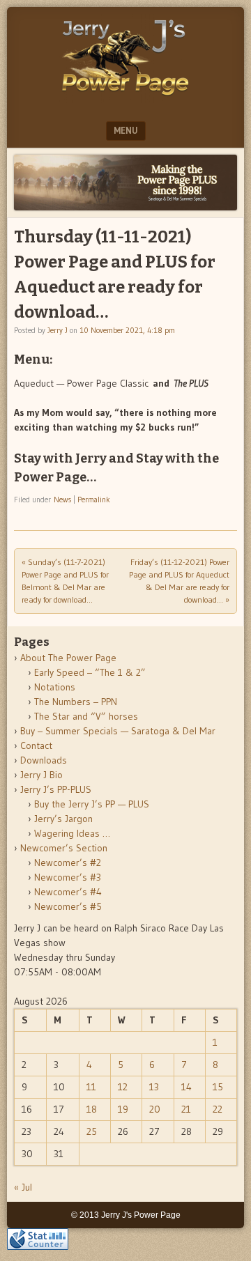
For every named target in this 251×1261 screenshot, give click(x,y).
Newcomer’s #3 (67, 877)
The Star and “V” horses (86, 716)
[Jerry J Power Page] (125, 99)
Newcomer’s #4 (68, 891)
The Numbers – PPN (75, 701)
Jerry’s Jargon (63, 818)
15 (218, 1087)
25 (91, 1131)
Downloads (43, 760)
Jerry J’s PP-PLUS (55, 789)
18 (91, 1109)
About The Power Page (68, 657)
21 (186, 1109)
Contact (36, 745)
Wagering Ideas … (72, 833)
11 (91, 1087)
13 (154, 1087)
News (62, 499)
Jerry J (57, 330)
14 (186, 1087)
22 (217, 1109)
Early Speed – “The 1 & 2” (90, 672)
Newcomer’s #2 (67, 862)
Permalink (93, 499)
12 (123, 1087)
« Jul (23, 1187)
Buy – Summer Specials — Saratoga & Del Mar (117, 731)
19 (123, 1109)
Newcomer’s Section (63, 848)
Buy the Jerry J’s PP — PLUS (91, 804)
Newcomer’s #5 (68, 906)
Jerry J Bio (41, 774)
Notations (54, 687)
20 (154, 1109)
